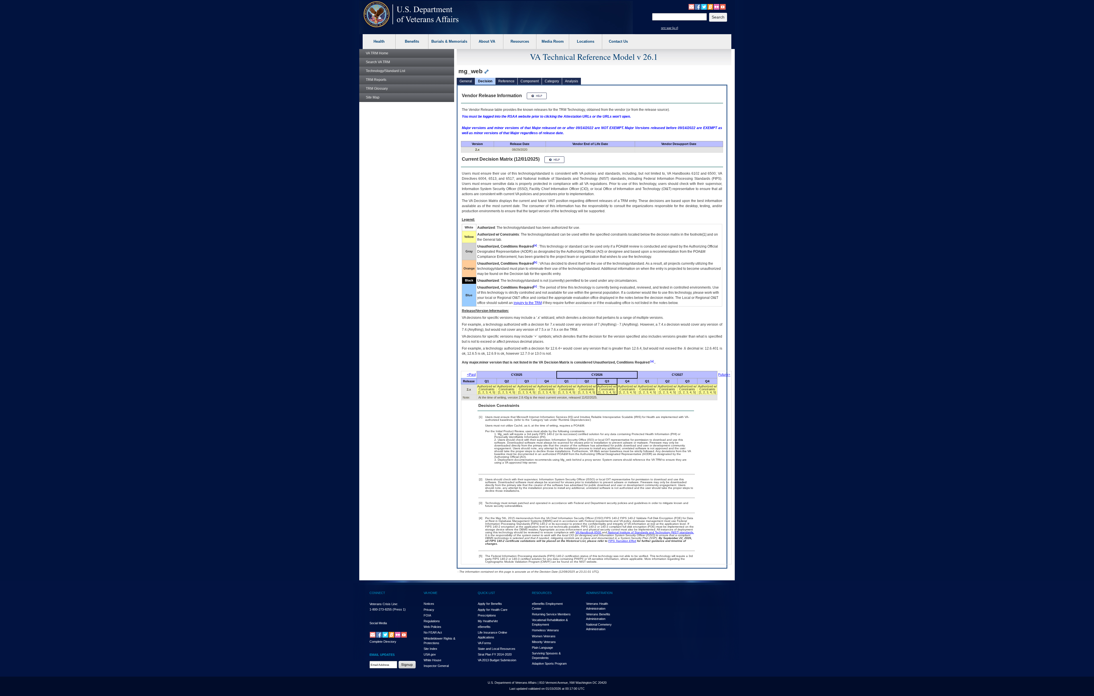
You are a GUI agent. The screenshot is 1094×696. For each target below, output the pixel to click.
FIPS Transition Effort (622, 540)
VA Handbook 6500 (588, 532)
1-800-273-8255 (381, 609)
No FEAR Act (433, 632)
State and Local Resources (496, 648)
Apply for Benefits (490, 603)
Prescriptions (487, 615)
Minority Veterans (544, 642)
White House (432, 660)
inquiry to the (528, 303)
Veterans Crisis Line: (384, 604)
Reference (506, 81)
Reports (376, 80)
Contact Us (618, 41)
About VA (487, 41)
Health (379, 41)
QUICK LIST (486, 593)
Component (530, 81)
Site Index (430, 648)
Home (377, 53)
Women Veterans (544, 636)
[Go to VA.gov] (411, 14)
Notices (429, 603)
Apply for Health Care (492, 609)
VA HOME (430, 593)
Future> (724, 375)
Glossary (377, 89)
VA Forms (484, 643)
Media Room (553, 41)
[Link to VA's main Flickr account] (716, 7)
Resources (520, 41)
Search (378, 62)
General (466, 81)
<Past (471, 375)
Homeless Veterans (545, 630)
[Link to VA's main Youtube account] (723, 7)
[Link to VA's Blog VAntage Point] (710, 7)
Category (552, 81)
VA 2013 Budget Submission (497, 660)
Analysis (571, 81)
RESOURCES (542, 593)
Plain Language (542, 647)
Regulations (432, 621)
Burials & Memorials (449, 41)
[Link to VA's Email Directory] (691, 7)
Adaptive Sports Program (549, 663)
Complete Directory (383, 641)
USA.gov (430, 654)
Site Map (372, 97)
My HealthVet (488, 621)
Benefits (412, 41)
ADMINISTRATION (599, 593)
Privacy (429, 609)
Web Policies (432, 626)
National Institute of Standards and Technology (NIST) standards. (650, 532)
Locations (585, 41)
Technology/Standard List (385, 71)
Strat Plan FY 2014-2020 (495, 654)
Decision (485, 81)
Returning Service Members (551, 614)
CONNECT (377, 593)
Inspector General (436, 666)
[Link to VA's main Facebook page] (698, 7)
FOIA (427, 615)
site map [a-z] (669, 28)
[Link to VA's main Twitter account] (704, 7)
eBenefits (484, 626)
